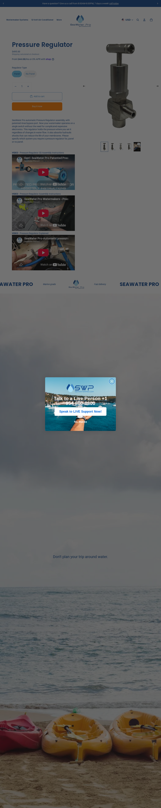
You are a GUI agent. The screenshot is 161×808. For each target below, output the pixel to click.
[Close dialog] (112, 381)
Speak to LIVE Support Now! (80, 411)
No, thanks (80, 421)
